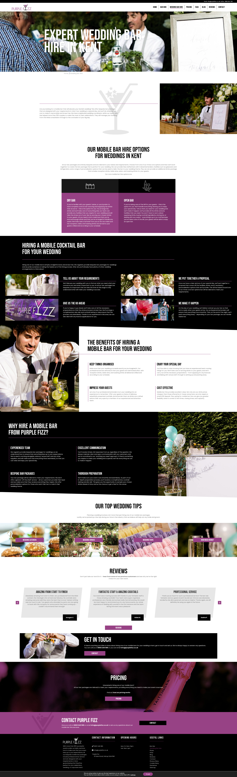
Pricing (118, 698)
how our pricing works (121, 692)
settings (133, 775)
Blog (151, 755)
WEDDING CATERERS (30, 540)
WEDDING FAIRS (148, 540)
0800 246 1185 (229, 1)
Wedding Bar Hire (155, 748)
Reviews (119, 627)
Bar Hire (152, 746)
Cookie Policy (154, 763)
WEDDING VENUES (89, 540)
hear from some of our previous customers (119, 576)
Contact (95, 653)
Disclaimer (153, 765)
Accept (148, 774)
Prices (152, 750)
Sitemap (153, 767)
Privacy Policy (154, 761)
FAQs (151, 753)
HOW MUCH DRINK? (207, 540)
